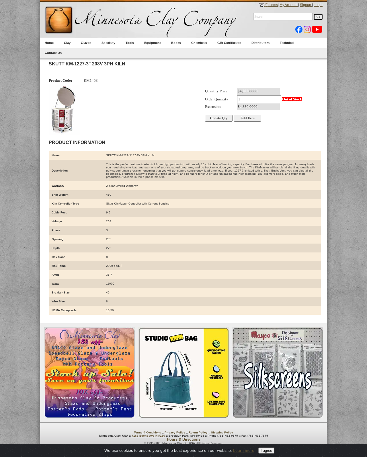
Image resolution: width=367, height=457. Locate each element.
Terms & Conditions (147, 432)
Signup (306, 5)
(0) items (271, 5)
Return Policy (198, 432)
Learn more (243, 450)
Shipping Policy (222, 432)
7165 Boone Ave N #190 (149, 435)
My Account (289, 5)
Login (318, 5)
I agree (266, 450)
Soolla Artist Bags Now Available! (183, 372)
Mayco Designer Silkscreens (277, 372)
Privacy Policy (175, 432)
